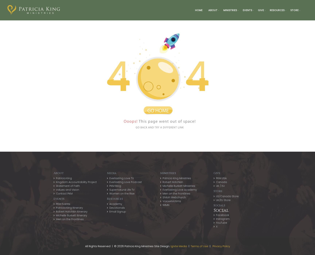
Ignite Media (179, 246)
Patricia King (64, 178)
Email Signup (117, 211)
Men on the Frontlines (70, 219)
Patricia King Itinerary (69, 208)
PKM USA (221, 178)
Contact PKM (64, 193)
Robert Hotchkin (173, 182)
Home (199, 10)
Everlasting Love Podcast (125, 182)
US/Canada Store (227, 196)
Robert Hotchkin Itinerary (72, 211)
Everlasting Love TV (121, 178)
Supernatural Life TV (122, 190)
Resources (277, 10)
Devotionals (117, 208)
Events (247, 10)
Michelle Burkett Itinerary (71, 215)
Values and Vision (67, 190)
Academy (115, 204)
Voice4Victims (172, 201)
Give (261, 10)
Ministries (230, 10)
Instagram (223, 219)
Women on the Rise (122, 193)
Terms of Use (199, 246)
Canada (221, 182)
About (212, 10)
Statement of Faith (68, 186)
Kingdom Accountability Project (76, 182)
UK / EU (220, 186)
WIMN (166, 205)
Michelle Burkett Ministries (179, 186)
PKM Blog (115, 186)
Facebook (222, 215)
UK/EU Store (223, 200)
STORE (294, 10)
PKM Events (63, 204)
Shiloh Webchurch (174, 197)
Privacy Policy (221, 246)
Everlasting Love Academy (180, 190)
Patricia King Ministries (177, 178)
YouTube (221, 223)
